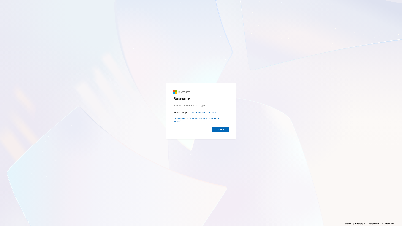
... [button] (399, 223)
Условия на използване (354, 224)
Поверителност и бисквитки (381, 224)
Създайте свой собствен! (203, 112)
